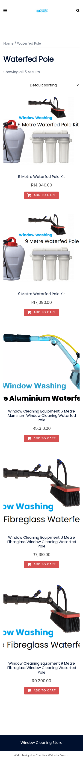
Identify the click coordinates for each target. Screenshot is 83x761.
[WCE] (41, 10)
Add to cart (44, 195)
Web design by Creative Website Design (41, 755)
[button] (78, 11)
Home (8, 43)
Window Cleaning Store (41, 742)
